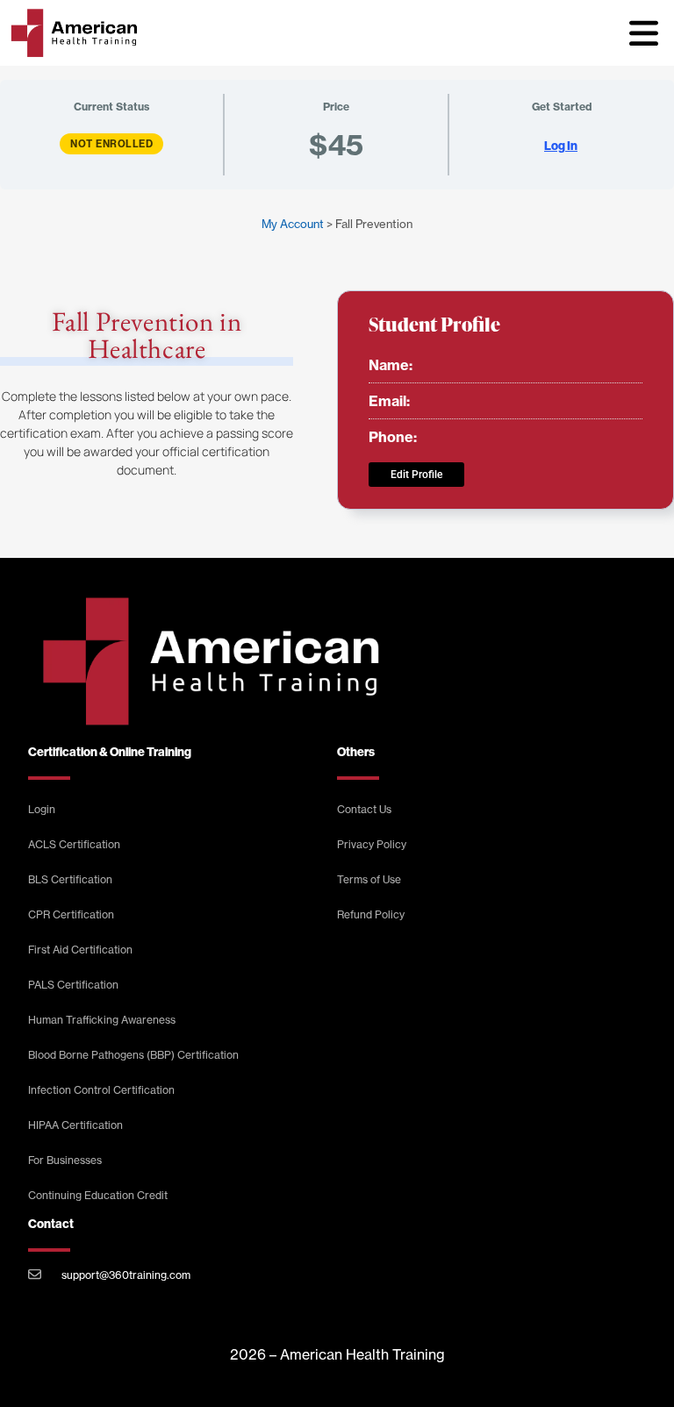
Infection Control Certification (101, 1089)
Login (41, 809)
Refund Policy (371, 914)
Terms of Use (369, 879)
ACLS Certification (74, 844)
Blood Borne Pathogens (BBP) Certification (133, 1054)
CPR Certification (71, 914)
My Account (293, 224)
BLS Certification (70, 879)
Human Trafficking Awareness (102, 1019)
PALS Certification (73, 984)
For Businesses (65, 1160)
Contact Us (364, 809)
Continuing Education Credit (98, 1195)
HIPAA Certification (75, 1125)
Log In (560, 146)
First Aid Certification (80, 949)
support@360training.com (125, 1275)
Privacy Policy (371, 844)
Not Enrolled (111, 144)
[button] (643, 32)
